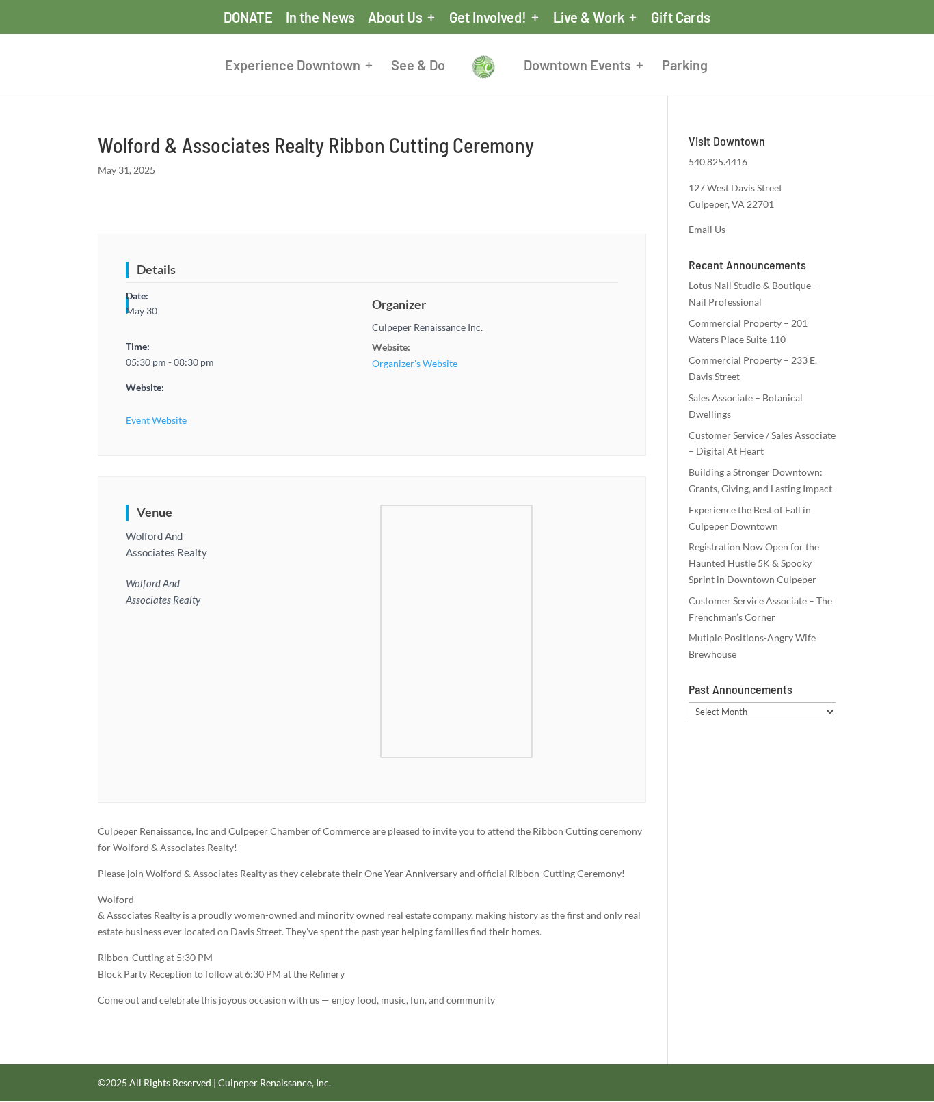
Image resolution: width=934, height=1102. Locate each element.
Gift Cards (680, 17)
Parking (685, 66)
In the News (320, 17)
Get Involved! (487, 17)
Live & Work (588, 17)
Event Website (156, 420)
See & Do (418, 66)
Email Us (707, 229)
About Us (395, 17)
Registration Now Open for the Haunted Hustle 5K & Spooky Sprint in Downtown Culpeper (754, 563)
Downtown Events (577, 66)
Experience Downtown (292, 66)
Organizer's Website (414, 363)
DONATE (248, 17)
